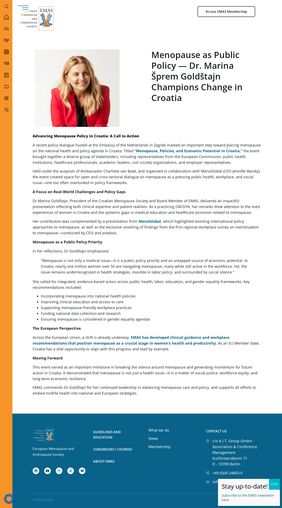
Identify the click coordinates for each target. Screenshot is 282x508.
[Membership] (6, 40)
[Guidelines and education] (6, 86)
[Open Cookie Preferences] (9, 502)
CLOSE (274, 484)
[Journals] (6, 52)
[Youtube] (47, 471)
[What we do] (6, 75)
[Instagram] (59, 471)
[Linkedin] (36, 471)
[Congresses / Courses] (6, 98)
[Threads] (70, 471)
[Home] (6, 17)
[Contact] (6, 109)
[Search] (6, 6)
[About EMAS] (6, 29)
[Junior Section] (6, 63)
